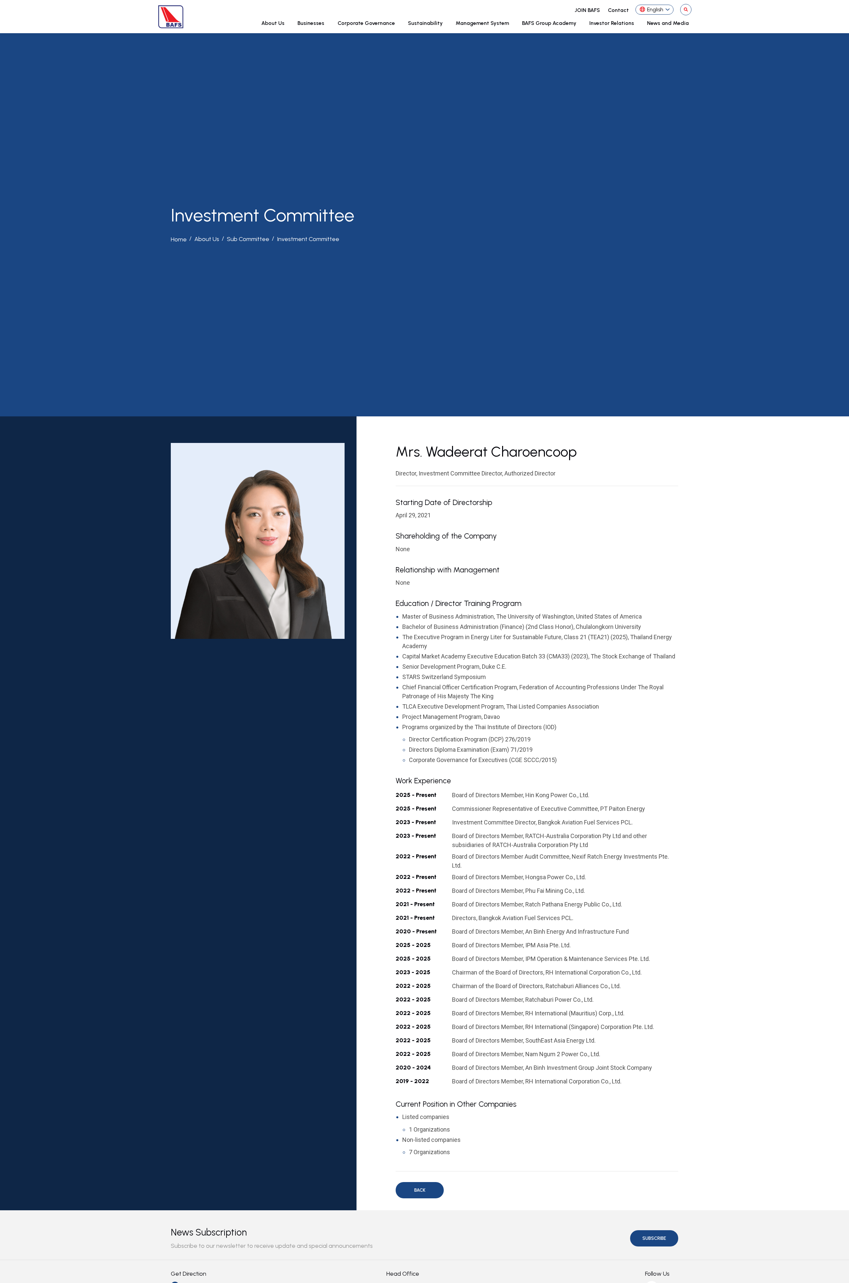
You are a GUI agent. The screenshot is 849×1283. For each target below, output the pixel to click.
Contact (618, 10)
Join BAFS (587, 10)
